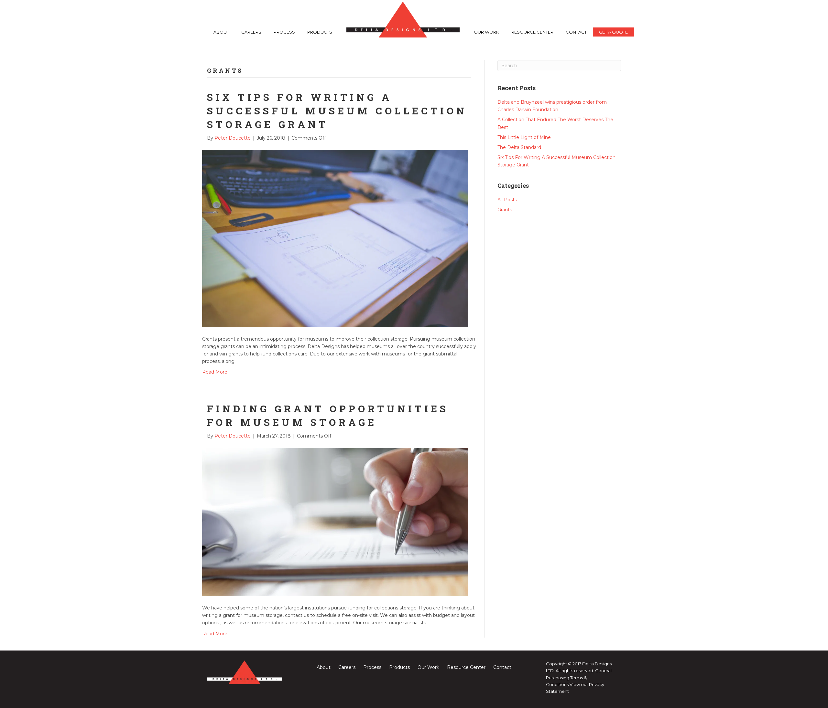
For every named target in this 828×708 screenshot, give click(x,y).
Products (319, 32)
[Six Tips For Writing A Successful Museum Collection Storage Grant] (335, 238)
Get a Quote (613, 32)
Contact (576, 32)
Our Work (486, 32)
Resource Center (532, 32)
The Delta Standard (519, 147)
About (221, 32)
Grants (504, 210)
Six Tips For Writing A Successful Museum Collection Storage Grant (337, 111)
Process (284, 32)
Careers (251, 32)
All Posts (507, 200)
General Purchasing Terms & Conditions (579, 677)
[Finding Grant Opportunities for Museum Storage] (335, 522)
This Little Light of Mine (524, 137)
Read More (214, 372)
